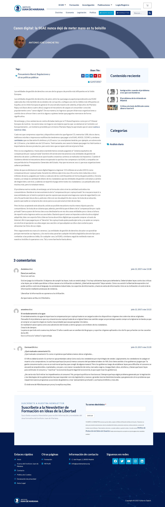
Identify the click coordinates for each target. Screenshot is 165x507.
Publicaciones (104, 5)
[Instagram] (135, 461)
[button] (83, 76)
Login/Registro (122, 5)
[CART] (147, 5)
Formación (74, 5)
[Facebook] (115, 461)
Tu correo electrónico (95, 404)
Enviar (90, 416)
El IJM (61, 5)
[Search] (150, 13)
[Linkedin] (142, 461)
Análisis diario (117, 144)
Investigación (88, 5)
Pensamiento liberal (27, 74)
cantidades (18, 140)
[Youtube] (129, 461)
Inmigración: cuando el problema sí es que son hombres (134, 91)
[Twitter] (122, 461)
